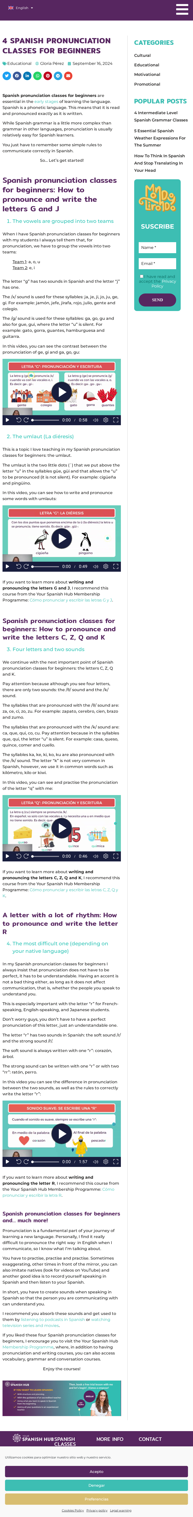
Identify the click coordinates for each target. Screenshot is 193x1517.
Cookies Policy (73, 1510)
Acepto (97, 1471)
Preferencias (97, 1499)
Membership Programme (28, 1347)
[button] (7, 76)
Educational (19, 63)
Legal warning (120, 1510)
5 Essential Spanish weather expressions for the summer (160, 138)
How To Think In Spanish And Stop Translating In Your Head (159, 163)
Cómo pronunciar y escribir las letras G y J (71, 600)
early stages (46, 101)
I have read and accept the (157, 281)
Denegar (96, 1485)
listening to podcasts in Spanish (53, 1319)
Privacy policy (97, 1510)
